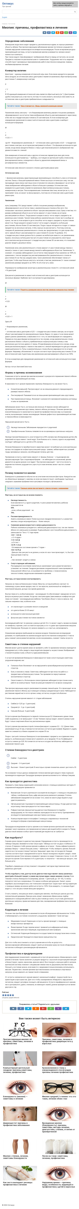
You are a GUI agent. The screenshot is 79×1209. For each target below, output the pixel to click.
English (4, 17)
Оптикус (8, 3)
